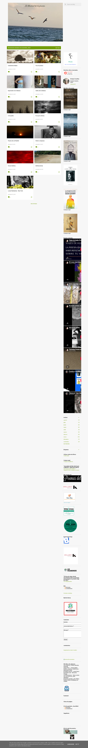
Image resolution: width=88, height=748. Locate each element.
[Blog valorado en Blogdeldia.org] (69, 497)
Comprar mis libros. (68, 461)
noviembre (66, 441)
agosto (65, 420)
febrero (65, 434)
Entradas (68, 587)
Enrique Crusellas (74, 78)
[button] (31, 72)
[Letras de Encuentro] (69, 659)
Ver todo (57, 47)
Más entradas (34, 203)
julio (65, 422)
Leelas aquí (66, 455)
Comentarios (69, 588)
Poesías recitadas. (68, 593)
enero (65, 437)
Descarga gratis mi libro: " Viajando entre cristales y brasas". (71, 469)
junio (65, 425)
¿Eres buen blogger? (67, 502)
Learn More (70, 744)
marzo (65, 432)
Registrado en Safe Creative (70, 650)
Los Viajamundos (68, 581)
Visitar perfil (73, 84)
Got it (77, 744)
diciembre (66, 439)
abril (65, 429)
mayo (65, 427)
